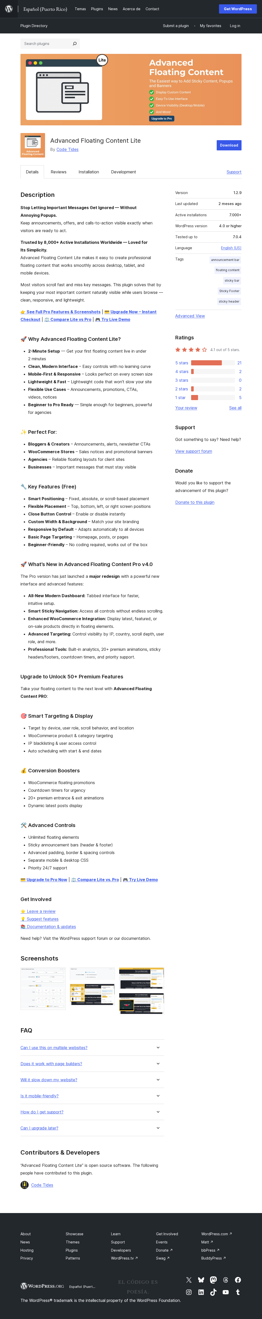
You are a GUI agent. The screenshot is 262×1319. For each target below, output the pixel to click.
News (25, 1242)
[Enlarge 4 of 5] (157, 974)
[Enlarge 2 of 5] (108, 974)
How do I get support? (41, 1112)
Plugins (72, 1250)
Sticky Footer (229, 291)
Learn (116, 1234)
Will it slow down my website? (48, 1079)
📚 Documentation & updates (48, 926)
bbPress (210, 1250)
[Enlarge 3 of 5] (108, 990)
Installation (89, 171)
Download (229, 145)
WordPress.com (216, 1234)
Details (32, 171)
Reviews (59, 171)
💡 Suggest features (39, 918)
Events (162, 1242)
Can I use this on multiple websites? (54, 1047)
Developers (121, 1250)
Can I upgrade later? (39, 1128)
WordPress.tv (124, 1258)
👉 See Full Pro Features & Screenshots (60, 311)
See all (235, 407)
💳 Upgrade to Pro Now (43, 879)
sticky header (229, 301)
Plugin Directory (34, 25)
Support (234, 171)
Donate (164, 1250)
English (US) (231, 248)
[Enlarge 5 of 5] (157, 999)
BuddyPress (213, 1258)
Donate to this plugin (194, 502)
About (25, 1234)
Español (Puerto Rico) (86, 1287)
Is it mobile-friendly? (39, 1096)
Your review (186, 407)
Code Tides (68, 149)
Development (123, 171)
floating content (227, 270)
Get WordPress (238, 9)
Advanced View (190, 315)
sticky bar (232, 280)
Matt (207, 1242)
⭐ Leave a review (38, 911)
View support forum (193, 451)
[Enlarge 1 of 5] (58, 974)
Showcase (74, 1234)
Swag (163, 1258)
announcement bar (225, 260)
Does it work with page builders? (51, 1063)
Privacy (26, 1258)
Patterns (73, 1258)
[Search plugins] (75, 44)
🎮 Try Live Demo (112, 319)
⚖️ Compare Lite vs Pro (67, 319)
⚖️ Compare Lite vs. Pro (95, 879)
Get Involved (167, 1234)
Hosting (27, 1250)
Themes (73, 1242)
